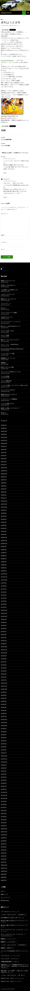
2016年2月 (3, 640)
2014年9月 (3, 692)
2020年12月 (4, 467)
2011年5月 (3, 813)
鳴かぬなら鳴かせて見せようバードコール (12, 920)
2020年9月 (3, 477)
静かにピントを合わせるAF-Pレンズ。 (11, 326)
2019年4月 (3, 525)
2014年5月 (3, 704)
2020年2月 (3, 495)
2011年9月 (3, 801)
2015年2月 (3, 677)
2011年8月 (3, 804)
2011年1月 (3, 825)
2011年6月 (3, 810)
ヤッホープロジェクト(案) (7, 353)
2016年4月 (3, 634)
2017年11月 (4, 577)
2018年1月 (3, 571)
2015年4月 (3, 671)
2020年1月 (3, 498)
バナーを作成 (3, 270)
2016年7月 (3, 625)
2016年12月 (4, 610)
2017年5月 (3, 595)
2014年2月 (3, 713)
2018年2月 (3, 568)
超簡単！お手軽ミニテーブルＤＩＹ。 (11, 408)
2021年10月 (4, 443)
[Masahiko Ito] (1, 269)
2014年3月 (3, 710)
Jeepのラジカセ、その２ (7, 978)
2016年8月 (3, 622)
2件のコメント (17, 25)
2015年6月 (3, 665)
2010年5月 (3, 850)
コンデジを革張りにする (7, 403)
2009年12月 (4, 865)
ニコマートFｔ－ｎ (6, 303)
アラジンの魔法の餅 (6, 381)
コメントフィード (5, 897)
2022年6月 (3, 434)
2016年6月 (3, 628)
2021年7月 (3, 446)
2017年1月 (3, 607)
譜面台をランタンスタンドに (8, 299)
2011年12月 (4, 792)
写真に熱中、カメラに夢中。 (8, 970)
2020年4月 (3, 489)
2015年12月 (4, 646)
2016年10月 (4, 616)
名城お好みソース (5, 964)
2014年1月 (3, 716)
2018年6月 (3, 555)
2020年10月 (4, 473)
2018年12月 (4, 537)
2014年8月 (3, 695)
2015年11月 (4, 649)
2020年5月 (3, 486)
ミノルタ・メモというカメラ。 (9, 914)
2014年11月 (4, 686)
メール (3, 242)
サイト (3, 249)
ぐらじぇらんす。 (5, 955)
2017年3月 (3, 601)
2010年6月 (3, 847)
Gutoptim (21, 914)
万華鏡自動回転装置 (6, 961)
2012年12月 (4, 756)
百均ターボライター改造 (7, 367)
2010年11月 (4, 831)
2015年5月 (3, 668)
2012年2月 (3, 786)
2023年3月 (3, 428)
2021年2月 (3, 461)
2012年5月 (3, 777)
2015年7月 (3, 662)
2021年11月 (4, 440)
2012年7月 (3, 771)
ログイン (3, 891)
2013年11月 (4, 722)
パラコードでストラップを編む (9, 312)
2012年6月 (3, 774)
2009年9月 (3, 874)
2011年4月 (3, 816)
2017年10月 (4, 580)
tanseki (11, 25)
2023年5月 (3, 425)
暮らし (2, 19)
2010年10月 (4, 835)
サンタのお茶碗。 (5, 376)
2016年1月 (3, 643)
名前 (3, 235)
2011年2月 (3, 822)
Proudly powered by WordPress (8, 989)
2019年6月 (3, 519)
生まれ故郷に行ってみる (7, 917)
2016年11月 (4, 613)
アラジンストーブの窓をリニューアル (11, 371)
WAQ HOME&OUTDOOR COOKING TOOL (12, 349)
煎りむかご (4, 308)
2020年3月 (3, 492)
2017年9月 (3, 583)
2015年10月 (4, 652)
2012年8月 (3, 768)
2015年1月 (3, 680)
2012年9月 (3, 765)
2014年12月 (4, 683)
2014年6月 (3, 701)
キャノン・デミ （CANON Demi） (10, 344)
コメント (4, 213)
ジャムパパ (6, 179)
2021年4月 (3, 455)
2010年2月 (3, 859)
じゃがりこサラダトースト (8, 294)
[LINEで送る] (5, 30)
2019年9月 (3, 510)
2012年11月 (4, 759)
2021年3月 (3, 458)
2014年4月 (3, 707)
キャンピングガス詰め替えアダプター (11, 951)
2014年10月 (4, 689)
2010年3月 (3, 856)
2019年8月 (3, 513)
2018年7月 (3, 552)
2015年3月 (3, 674)
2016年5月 (3, 631)
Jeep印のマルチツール (6, 317)
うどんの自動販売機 (6, 138)
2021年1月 (3, 464)
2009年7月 (3, 880)
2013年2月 (3, 750)
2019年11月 (4, 504)
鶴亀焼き (3, 939)
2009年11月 (4, 868)
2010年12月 (4, 828)
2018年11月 (4, 540)
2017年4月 (3, 598)
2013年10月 (4, 725)
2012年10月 (4, 762)
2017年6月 (3, 592)
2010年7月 (3, 844)
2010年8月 (3, 841)
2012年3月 (3, 783)
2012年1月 (3, 789)
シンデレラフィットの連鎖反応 (9, 399)
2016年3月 (3, 637)
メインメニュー (28, 13)
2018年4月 (3, 561)
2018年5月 (3, 558)
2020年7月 (3, 480)
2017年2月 (3, 604)
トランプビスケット (6, 911)
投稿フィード (4, 894)
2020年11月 (4, 470)
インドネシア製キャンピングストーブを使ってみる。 (15, 385)
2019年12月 (4, 501)
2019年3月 (3, 528)
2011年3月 (3, 819)
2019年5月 (3, 522)
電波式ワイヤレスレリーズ (8, 280)
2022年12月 (4, 431)
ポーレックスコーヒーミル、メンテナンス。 (12, 929)
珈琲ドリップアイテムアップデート (10, 340)
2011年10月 (4, 798)
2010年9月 (3, 838)
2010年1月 (3, 862)
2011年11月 (4, 795)
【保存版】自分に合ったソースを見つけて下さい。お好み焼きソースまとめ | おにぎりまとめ (14, 966)
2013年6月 (3, 737)
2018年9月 (3, 546)
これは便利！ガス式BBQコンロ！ (9, 289)
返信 (6, 173)
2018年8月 (3, 549)
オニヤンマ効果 (5, 335)
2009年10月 (4, 871)
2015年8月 (3, 659)
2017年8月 (3, 586)
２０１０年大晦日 (5, 144)
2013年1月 (3, 753)
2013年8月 (3, 731)
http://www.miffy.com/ (7, 60)
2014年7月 (3, 698)
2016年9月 (3, 619)
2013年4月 (3, 743)
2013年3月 (3, 747)
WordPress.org (5, 900)
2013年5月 (3, 740)
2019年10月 (4, 507)
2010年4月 (3, 853)
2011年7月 (3, 807)
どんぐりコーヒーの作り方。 (8, 390)
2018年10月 (4, 543)
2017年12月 (4, 574)
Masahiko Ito (3, 267)
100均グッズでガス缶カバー (8, 285)
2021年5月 (3, 452)
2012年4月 (3, 780)
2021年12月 (4, 437)
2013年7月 (3, 734)
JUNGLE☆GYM (6, 13)
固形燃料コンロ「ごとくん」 (8, 358)
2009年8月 (3, 877)
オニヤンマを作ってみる (7, 330)
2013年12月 (4, 719)
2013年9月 (3, 728)
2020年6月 (3, 483)
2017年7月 (3, 589)
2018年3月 (3, 564)
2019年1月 (3, 534)
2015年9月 (3, 656)
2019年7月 (3, 516)
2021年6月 (3, 449)
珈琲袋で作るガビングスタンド (9, 394)
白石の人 (9, 948)
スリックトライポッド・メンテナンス (11, 321)
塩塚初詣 (3, 362)
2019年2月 (3, 531)
